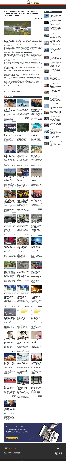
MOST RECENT (18, 6)
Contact (60, 450)
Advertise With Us (58, 452)
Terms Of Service (58, 453)
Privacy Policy (59, 454)
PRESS (23, 6)
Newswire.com (18, 39)
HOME (12, 6)
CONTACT (27, 6)
